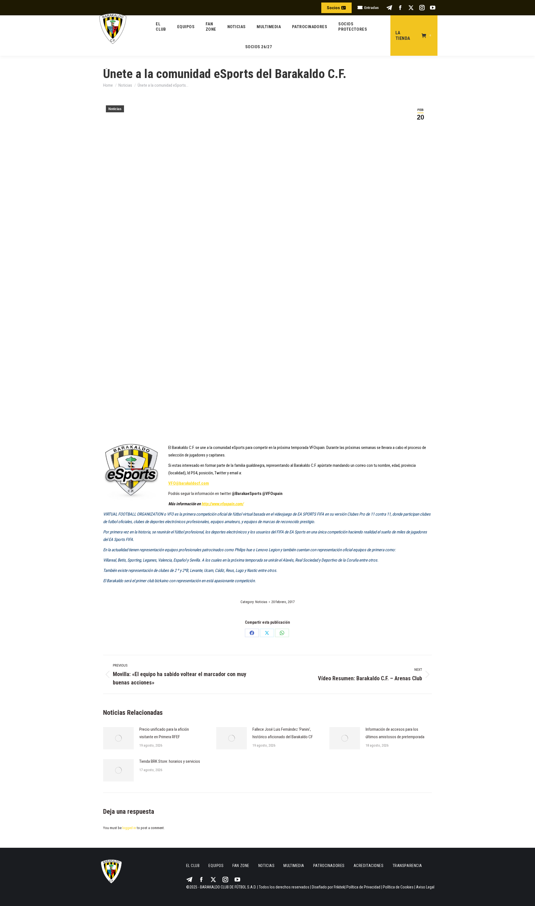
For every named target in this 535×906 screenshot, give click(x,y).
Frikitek (339, 887)
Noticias (114, 109)
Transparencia (407, 865)
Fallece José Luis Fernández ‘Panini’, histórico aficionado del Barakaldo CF (282, 733)
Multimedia (293, 865)
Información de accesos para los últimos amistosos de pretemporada (395, 733)
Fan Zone (240, 865)
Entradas (371, 8)
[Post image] (118, 738)
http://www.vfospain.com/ (222, 503)
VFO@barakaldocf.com (188, 483)
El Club (193, 865)
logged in (129, 828)
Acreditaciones (369, 865)
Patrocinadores (329, 865)
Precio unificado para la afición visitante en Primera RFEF (164, 733)
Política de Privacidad (363, 887)
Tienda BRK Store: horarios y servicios (169, 761)
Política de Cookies (398, 887)
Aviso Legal (425, 887)
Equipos (215, 865)
